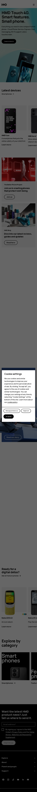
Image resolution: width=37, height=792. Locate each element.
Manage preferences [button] (12, 411)
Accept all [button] (8, 416)
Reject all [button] (26, 411)
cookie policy (12, 402)
